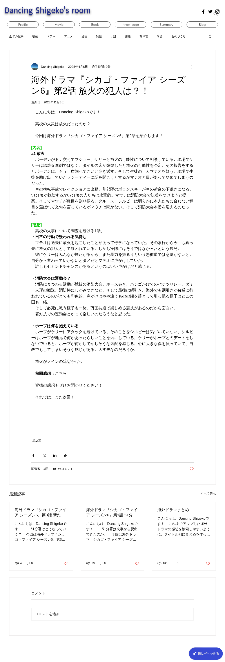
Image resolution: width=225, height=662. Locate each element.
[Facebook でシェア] (33, 455)
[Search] (215, 13)
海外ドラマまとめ (173, 510)
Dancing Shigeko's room (47, 10)
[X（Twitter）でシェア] (44, 455)
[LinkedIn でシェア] (55, 455)
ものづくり (178, 36)
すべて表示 (208, 493)
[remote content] (112, 416)
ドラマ (36, 440)
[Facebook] (203, 11)
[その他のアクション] (191, 66)
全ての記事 (16, 36)
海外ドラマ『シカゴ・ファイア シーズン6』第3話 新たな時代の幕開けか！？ (40, 513)
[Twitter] (210, 11)
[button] (210, 36)
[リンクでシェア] (66, 455)
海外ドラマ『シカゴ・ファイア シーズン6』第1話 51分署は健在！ (112, 513)
